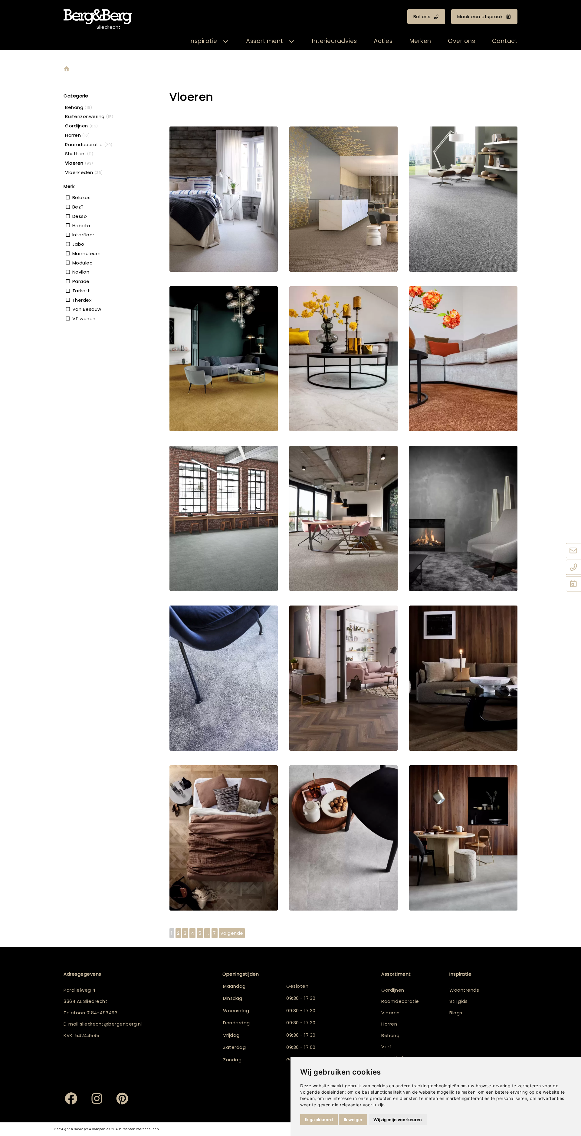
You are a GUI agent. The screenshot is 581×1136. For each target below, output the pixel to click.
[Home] (67, 69)
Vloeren (390, 1013)
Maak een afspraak (480, 16)
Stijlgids (458, 1001)
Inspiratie (203, 41)
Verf (386, 1046)
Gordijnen (392, 990)
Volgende (231, 933)
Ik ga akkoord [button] (319, 1119)
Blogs (455, 1013)
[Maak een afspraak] (573, 584)
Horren (389, 1024)
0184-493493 (102, 1013)
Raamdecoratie (400, 1001)
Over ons (461, 41)
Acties (383, 41)
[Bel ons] (573, 567)
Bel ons (422, 16)
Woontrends (464, 990)
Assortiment (264, 41)
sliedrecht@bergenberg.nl (111, 1024)
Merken (420, 41)
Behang (390, 1035)
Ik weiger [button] (353, 1119)
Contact (505, 41)
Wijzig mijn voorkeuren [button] (397, 1119)
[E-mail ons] (573, 551)
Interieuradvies (334, 41)
